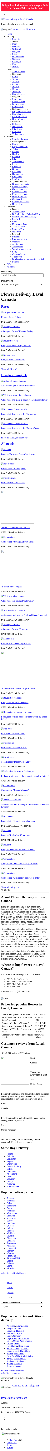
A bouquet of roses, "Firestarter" (15, 629)
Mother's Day (18, 229)
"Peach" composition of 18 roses (15, 527)
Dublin (10, 1343)
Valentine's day (18, 211)
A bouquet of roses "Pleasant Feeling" (17, 331)
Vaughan (10, 1236)
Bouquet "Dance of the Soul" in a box (18, 849)
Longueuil (11, 1248)
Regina (10, 1154)
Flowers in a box (19, 191)
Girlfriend (16, 49)
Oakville (10, 1156)
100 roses (16, 91)
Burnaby (10, 1251)
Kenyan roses (18, 104)
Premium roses (18, 101)
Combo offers (18, 199)
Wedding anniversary (21, 249)
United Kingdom (22, 1351)
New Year (16, 231)
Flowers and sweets (20, 201)
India (19, 1328)
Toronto (10, 1198)
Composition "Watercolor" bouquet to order (20, 878)
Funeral (15, 262)
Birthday (16, 237)
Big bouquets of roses (21, 111)
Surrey (9, 1221)
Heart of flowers (19, 196)
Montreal (11, 1200)
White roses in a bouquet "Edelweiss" (17, 601)
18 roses (15, 81)
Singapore (11, 1361)
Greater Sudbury (14, 1166)
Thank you (17, 257)
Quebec (10, 1226)
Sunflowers (17, 179)
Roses (15, 144)
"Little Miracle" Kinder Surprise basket (18, 688)
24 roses (15, 84)
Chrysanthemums (20, 146)
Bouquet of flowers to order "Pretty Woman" (20, 428)
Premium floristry (20, 186)
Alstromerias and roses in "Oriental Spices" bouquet (24, 615)
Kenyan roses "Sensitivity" (13, 359)
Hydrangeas (17, 174)
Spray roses (17, 99)
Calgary (10, 1203)
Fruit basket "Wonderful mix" (14, 747)
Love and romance (20, 239)
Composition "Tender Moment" (15, 790)
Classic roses (17, 106)
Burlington (11, 1159)
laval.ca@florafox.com (14, 1397)
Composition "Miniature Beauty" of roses (19, 863)
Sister (14, 54)
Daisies (15, 154)
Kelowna (11, 1184)
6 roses (15, 76)
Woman (15, 66)
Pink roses (16, 131)
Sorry (14, 252)
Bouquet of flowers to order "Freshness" (19, 414)
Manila (10, 1353)
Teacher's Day (18, 226)
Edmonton (11, 1206)
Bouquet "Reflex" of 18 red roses (15, 835)
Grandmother (18, 56)
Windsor (10, 1253)
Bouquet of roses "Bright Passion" (16, 345)
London (10, 1231)
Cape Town (12, 1338)
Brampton (11, 1216)
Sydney (10, 1363)
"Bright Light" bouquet (11, 586)
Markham (11, 1233)
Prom (14, 221)
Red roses (16, 124)
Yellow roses (17, 134)
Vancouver (11, 1218)
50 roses (15, 89)
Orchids (15, 169)
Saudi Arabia (20, 1358)
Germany (17, 1336)
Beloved (16, 46)
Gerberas (16, 156)
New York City (13, 1356)
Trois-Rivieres (13, 1186)
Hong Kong (12, 1346)
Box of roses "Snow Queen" (13, 468)
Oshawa (10, 1263)
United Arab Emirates (22, 1341)
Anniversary (17, 244)
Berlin (9, 1336)
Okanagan (11, 1238)
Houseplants (17, 204)
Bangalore (11, 1328)
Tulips (15, 149)
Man (14, 64)
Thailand (20, 1331)
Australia (18, 1363)
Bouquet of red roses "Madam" (14, 702)
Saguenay (11, 1179)
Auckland (11, 1326)
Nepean (10, 1161)
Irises (14, 164)
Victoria (10, 1268)
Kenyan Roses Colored (11, 317)
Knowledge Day (19, 224)
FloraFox (13, 1440)
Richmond (11, 1256)
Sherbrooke (12, 1164)
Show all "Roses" (9, 369)
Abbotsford (12, 1174)
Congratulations (19, 254)
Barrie (9, 1266)
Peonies (15, 151)
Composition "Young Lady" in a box (17, 542)
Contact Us (12, 1442)
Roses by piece (18, 94)
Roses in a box (18, 114)
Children (16, 59)
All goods (11, 267)
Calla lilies (16, 166)
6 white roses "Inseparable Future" (16, 762)
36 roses (15, 86)
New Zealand (22, 1326)
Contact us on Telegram (23, 29)
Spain (19, 1333)
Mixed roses (17, 129)
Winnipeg (11, 1211)
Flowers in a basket (20, 194)
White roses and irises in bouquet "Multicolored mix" (24, 400)
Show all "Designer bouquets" (14, 438)
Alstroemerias (18, 161)
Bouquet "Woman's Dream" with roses (18, 454)
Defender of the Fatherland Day (26, 214)
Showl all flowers (20, 139)
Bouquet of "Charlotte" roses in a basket (18, 821)
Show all (16, 39)
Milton (9, 1169)
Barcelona (11, 1333)
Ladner (10, 1261)
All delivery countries (10, 1373)
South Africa (23, 1338)
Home (9, 34)
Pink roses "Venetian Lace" (13, 733)
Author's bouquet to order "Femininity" (18, 385)
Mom (14, 44)
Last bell (16, 219)
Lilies (14, 159)
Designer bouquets (20, 184)
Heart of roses (18, 119)
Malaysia (24, 1348)
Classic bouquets (19, 189)
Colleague (16, 61)
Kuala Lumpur (13, 1348)
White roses (17, 126)
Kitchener (11, 1246)
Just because (17, 247)
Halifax (10, 1228)
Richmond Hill (13, 1258)
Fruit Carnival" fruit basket (13, 482)
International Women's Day (24, 216)
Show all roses (18, 71)
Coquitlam (11, 1171)
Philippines (19, 1353)
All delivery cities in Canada (13, 1273)
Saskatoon (11, 1243)
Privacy (10, 1447)
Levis (9, 1176)
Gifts (9, 264)
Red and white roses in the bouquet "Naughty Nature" (25, 776)
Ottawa (10, 1208)
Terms (9, 1445)
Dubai (9, 1341)
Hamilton (11, 1223)
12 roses (15, 79)
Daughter (16, 51)
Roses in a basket (19, 116)
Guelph (10, 1181)
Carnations (17, 176)
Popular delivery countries (12, 1370)
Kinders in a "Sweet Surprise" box (16, 643)
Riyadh (10, 1358)
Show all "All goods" (10, 887)
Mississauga (12, 1213)
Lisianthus (16, 171)
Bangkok (11, 1331)
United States (27, 1356)
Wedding (16, 242)
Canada (18, 1366)
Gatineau (11, 1241)
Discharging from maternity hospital (28, 259)
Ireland (17, 1343)
